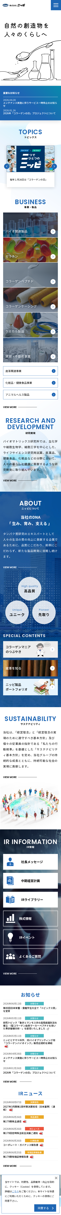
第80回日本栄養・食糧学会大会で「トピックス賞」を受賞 (30, 1009)
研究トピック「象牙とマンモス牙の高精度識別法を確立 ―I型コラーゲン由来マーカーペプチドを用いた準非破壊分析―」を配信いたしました (30, 1025)
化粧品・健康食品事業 (18, 383)
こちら (15, 1191)
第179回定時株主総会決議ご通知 (22, 1133)
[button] (56, 5)
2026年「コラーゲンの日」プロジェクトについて (29, 113)
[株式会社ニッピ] (14, 5)
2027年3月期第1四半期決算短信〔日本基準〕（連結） (29, 1108)
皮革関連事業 (13, 371)
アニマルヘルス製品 (17, 394)
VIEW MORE (10, 407)
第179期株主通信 (14, 1121)
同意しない (56, 1178)
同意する (43, 1208)
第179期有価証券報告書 (18, 1156)
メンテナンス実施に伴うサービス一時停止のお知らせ (30, 104)
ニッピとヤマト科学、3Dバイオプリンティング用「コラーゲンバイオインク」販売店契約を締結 (29, 1042)
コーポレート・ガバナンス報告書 (22, 1144)
